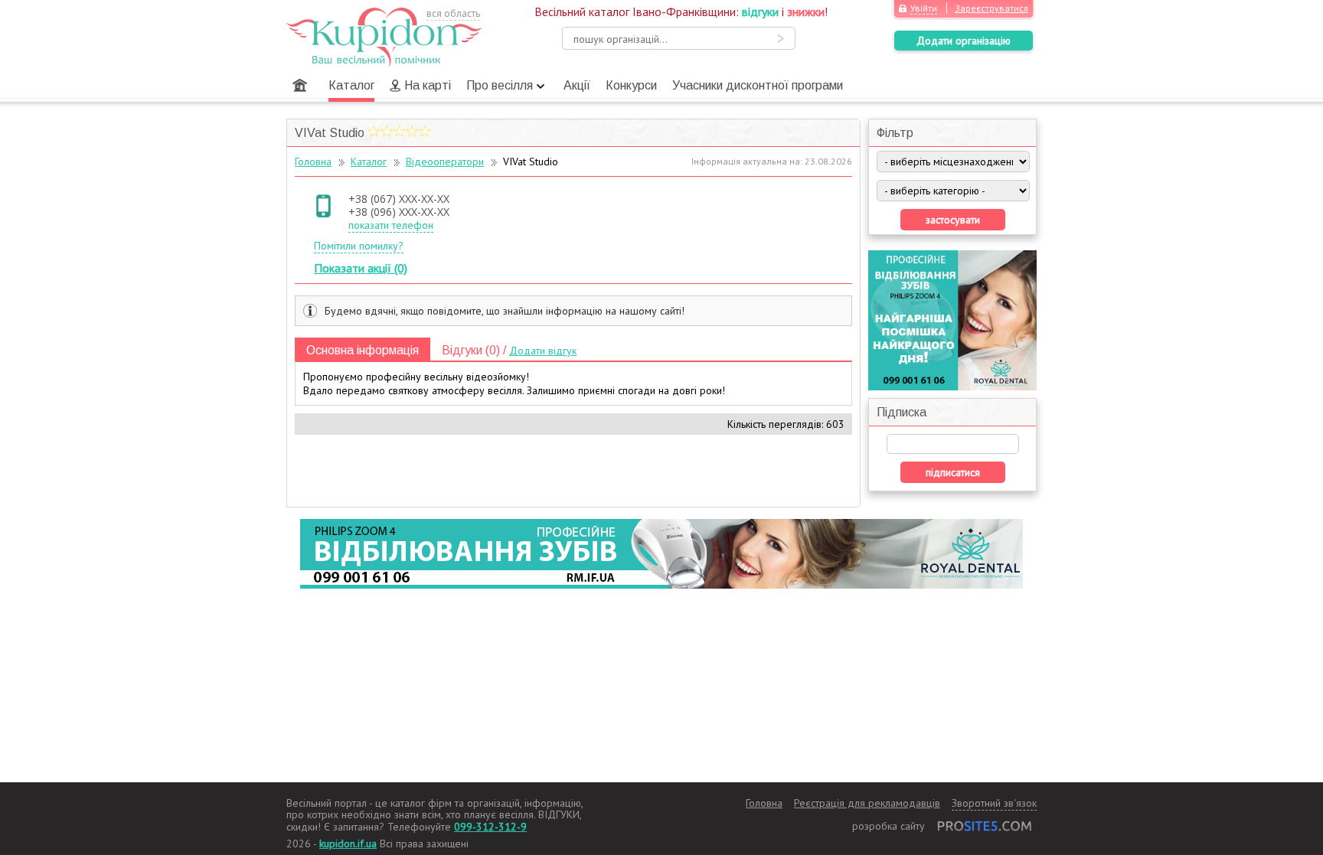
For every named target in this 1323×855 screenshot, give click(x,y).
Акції (577, 85)
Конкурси (631, 85)
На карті (427, 85)
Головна (299, 85)
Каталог (351, 85)
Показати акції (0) (360, 268)
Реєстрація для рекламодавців (867, 803)
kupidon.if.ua (348, 843)
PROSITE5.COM (985, 826)
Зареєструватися (991, 8)
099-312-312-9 (490, 827)
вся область (453, 13)
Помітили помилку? (358, 246)
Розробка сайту (888, 826)
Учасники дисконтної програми (757, 85)
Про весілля (499, 85)
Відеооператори (445, 161)
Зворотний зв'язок (994, 803)
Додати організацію (963, 40)
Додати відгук (543, 350)
